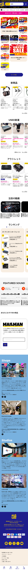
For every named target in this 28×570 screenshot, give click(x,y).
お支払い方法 (4, 559)
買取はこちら (17, 152)
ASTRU (14, 100)
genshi (22, 298)
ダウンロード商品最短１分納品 (9, 7)
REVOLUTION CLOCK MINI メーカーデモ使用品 (6, 177)
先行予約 (22, 9)
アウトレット (12, 9)
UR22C (6, 138)
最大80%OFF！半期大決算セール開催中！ (14, 13)
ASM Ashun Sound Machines (6, 298)
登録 (5, 344)
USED (7, 9)
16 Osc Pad (14, 298)
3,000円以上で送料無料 (21, 7)
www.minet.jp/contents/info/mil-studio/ (10, 470)
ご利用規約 (4, 556)
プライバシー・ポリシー (6, 554)
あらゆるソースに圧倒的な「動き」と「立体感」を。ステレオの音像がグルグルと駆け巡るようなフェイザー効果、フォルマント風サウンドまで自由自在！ (11, 215)
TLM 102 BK (18, 138)
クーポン (17, 9)
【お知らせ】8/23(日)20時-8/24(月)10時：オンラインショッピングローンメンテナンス (14, 1)
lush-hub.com (5, 504)
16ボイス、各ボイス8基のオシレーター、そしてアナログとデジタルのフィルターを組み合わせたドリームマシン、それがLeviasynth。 (11, 302)
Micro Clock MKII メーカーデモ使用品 (18, 177)
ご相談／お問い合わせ (6, 561)
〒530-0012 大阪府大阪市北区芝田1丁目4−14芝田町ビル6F (14, 429)
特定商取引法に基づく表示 (7, 552)
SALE (4, 9)
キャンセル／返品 (5, 558)
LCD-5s (2, 100)
